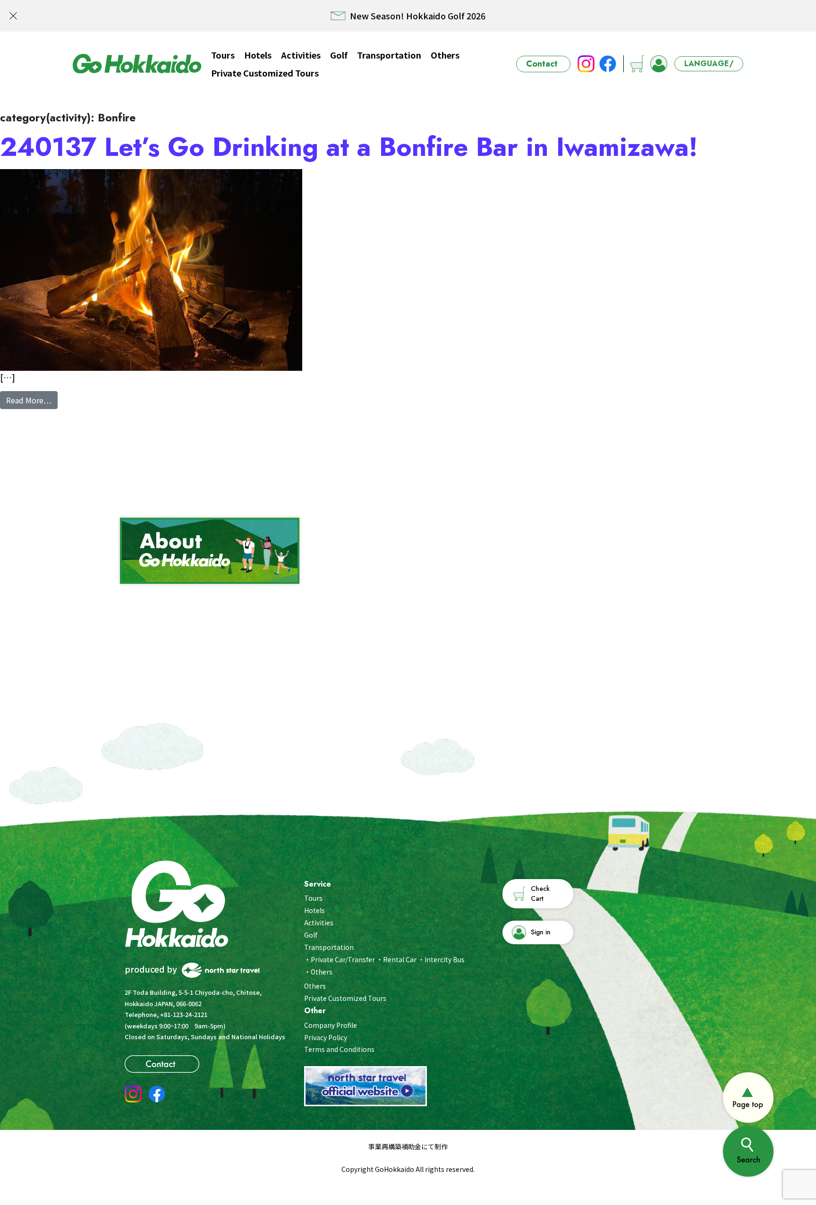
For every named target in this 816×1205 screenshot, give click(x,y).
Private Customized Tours (265, 72)
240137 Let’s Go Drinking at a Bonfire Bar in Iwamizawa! (348, 147)
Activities (301, 54)
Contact (542, 64)
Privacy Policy (325, 1037)
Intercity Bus (445, 959)
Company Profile (330, 1025)
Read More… (32, 400)
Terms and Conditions (339, 1049)
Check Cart (540, 893)
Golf (339, 54)
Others (445, 54)
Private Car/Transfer (343, 959)
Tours (223, 54)
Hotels (258, 54)
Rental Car (399, 959)
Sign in (541, 932)
